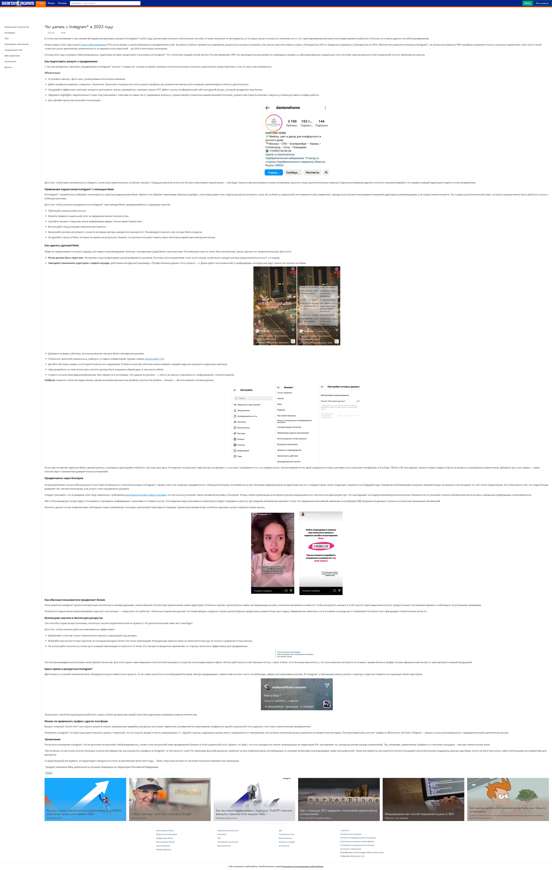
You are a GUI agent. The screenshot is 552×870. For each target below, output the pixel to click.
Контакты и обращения (350, 849)
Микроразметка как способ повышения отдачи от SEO (419, 814)
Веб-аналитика (12, 55)
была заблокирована (94, 44)
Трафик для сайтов (164, 838)
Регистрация (542, 3)
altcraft (51, 32)
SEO (7, 38)
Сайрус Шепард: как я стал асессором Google (161, 814)
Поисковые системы (165, 830)
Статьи (49, 773)
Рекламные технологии (16, 44)
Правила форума (163, 849)
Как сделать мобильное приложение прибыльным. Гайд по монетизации (507, 810)
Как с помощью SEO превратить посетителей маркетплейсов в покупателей (338, 812)
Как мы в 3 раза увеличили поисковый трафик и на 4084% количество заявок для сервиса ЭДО (84, 812)
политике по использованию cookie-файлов (302, 866)
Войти (528, 3)
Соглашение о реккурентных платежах (357, 845)
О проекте (344, 830)
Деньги (8, 67)
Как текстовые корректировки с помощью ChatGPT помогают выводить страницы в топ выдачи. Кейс (254, 812)
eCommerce (10, 61)
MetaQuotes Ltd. (357, 856)
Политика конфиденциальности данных (358, 837)
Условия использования (350, 834)
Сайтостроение (163, 845)
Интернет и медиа (287, 842)
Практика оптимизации (166, 834)
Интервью (10, 32)
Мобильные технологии (17, 26)
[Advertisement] (276, 14)
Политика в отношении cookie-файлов (357, 841)
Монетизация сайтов (165, 842)
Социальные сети (13, 49)
